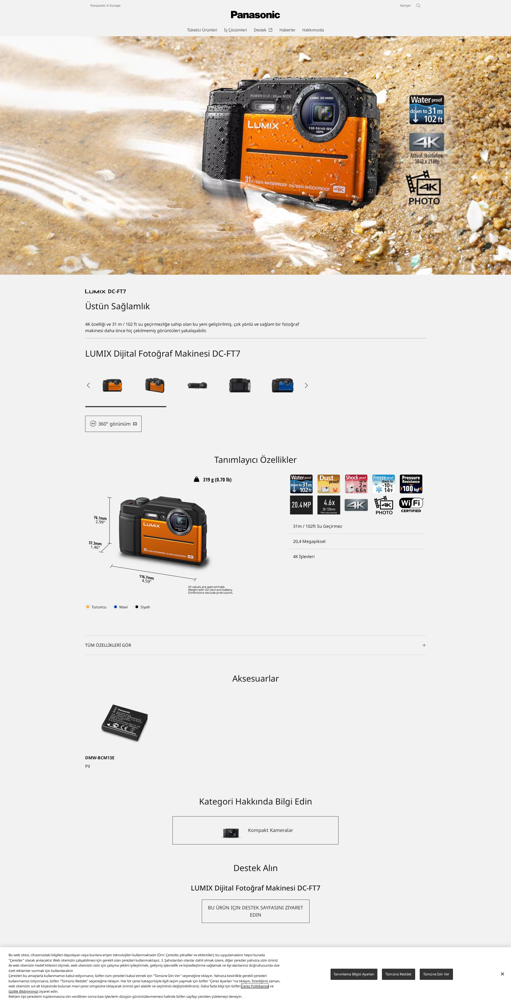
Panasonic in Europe (105, 5)
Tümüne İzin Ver (436, 974)
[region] (255, 974)
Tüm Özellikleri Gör (108, 645)
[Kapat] (502, 974)
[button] (112, 385)
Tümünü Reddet (398, 974)
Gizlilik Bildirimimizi (23, 991)
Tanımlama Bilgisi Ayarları (353, 974)
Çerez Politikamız (254, 986)
